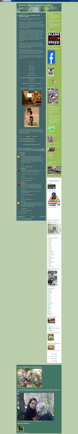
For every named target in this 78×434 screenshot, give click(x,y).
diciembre (49, 292)
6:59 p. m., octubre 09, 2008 (26, 180)
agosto (49, 311)
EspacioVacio (50, 163)
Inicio (32, 216)
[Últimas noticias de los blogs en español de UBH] (54, 83)
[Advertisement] (53, 213)
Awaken (22, 168)
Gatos (36, 150)
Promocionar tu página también (52, 64)
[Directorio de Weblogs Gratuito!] (54, 80)
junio (48, 301)
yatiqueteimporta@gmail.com (29, 138)
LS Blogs (49, 78)
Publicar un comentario (23, 212)
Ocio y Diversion (54, 356)
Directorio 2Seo (54, 358)
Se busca (39, 150)
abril (48, 298)
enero (49, 294)
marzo (49, 297)
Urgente (43, 150)
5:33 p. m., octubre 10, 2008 (26, 199)
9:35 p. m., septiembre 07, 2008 (26, 166)
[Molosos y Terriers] (51, 63)
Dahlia (51, 156)
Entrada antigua (42, 216)
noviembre (49, 291)
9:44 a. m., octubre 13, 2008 (26, 210)
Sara (22, 201)
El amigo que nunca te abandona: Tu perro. (35, 5)
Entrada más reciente (21, 216)
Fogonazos (51, 326)
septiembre (50, 313)
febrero (49, 295)
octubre (49, 289)
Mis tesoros (51, 330)
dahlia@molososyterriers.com (30, 141)
